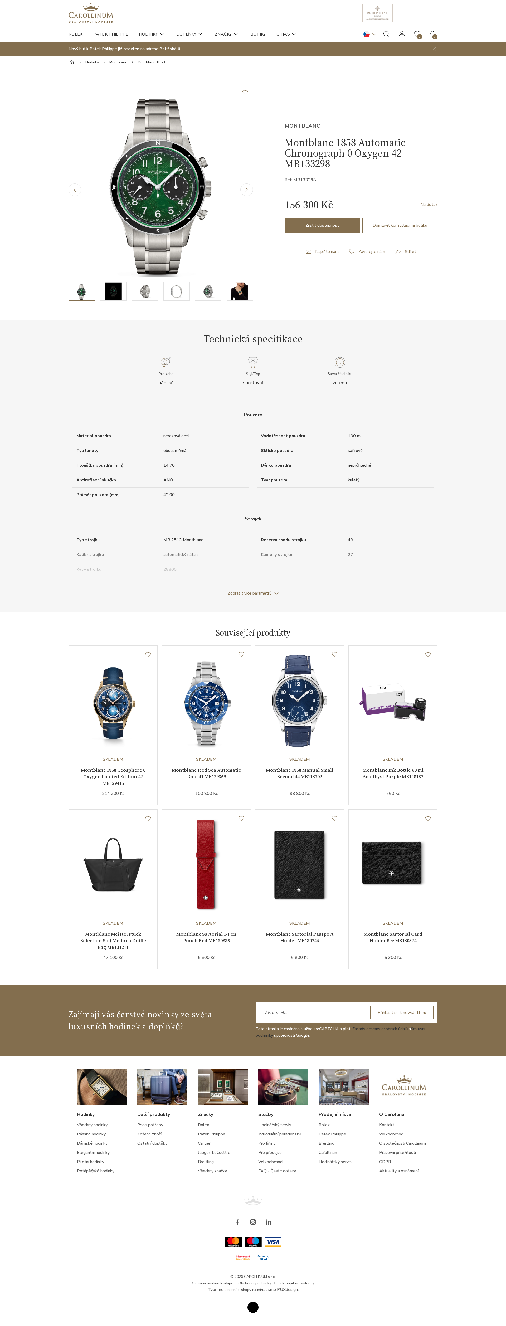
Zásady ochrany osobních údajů (380, 1028)
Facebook (237, 1222)
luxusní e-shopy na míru (244, 1289)
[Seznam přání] (148, 655)
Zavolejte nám (371, 252)
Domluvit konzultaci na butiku (400, 225)
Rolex (76, 34)
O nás (283, 34)
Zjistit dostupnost (322, 225)
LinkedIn (269, 1222)
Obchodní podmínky (254, 1283)
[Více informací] (253, 1307)
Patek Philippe (110, 34)
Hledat (387, 34)
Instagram (253, 1222)
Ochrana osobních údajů (212, 1283)
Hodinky (148, 34)
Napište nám (327, 252)
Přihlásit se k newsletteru (402, 1012)
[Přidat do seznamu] (247, 92)
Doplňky (186, 34)
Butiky (258, 34)
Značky (223, 34)
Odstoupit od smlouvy (296, 1283)
